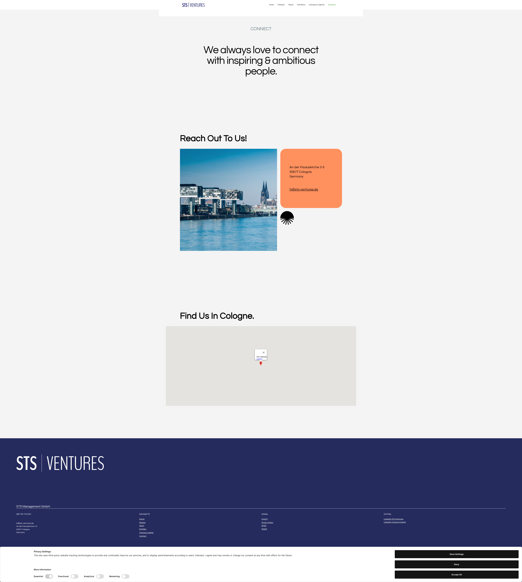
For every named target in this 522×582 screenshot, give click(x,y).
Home (142, 519)
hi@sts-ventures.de (304, 189)
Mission (142, 523)
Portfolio (142, 529)
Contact (142, 536)
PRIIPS (264, 529)
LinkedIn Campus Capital (395, 522)
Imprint (265, 519)
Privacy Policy (267, 523)
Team (141, 526)
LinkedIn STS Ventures (393, 519)
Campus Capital (146, 533)
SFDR (264, 526)
